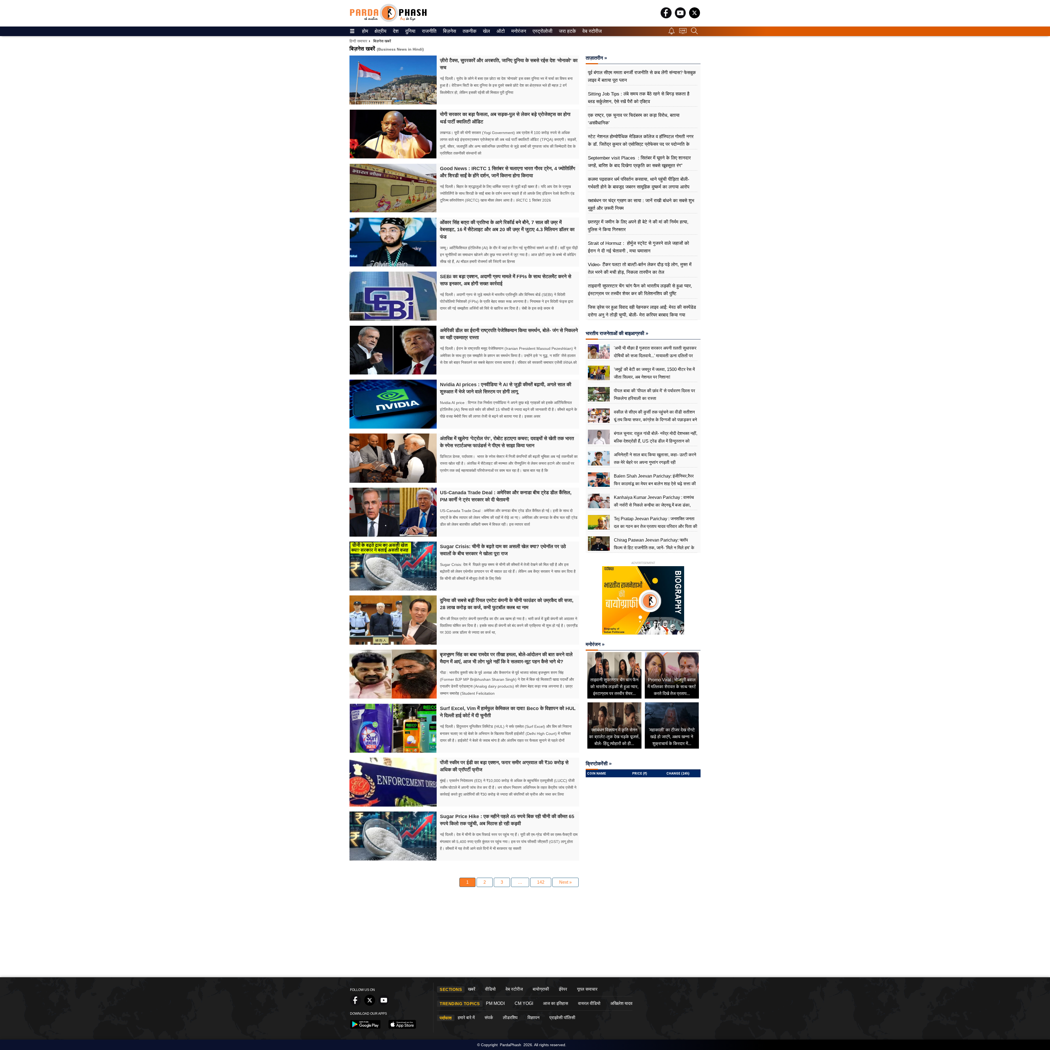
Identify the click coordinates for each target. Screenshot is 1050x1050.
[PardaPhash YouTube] (680, 16)
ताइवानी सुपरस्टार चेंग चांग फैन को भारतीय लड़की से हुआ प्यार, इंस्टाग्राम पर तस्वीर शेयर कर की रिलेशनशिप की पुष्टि (640, 289)
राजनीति (428, 31)
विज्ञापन (533, 1017)
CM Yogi (524, 1003)
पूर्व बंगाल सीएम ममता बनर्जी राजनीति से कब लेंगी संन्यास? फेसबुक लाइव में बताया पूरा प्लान (642, 76)
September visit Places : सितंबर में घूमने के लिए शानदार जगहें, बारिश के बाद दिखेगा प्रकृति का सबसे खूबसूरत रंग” (639, 161)
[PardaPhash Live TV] (683, 32)
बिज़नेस (448, 31)
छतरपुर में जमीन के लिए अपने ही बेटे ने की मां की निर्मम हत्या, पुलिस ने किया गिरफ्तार (638, 225)
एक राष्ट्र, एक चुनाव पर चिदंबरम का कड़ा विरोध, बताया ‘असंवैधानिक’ (633, 119)
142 (540, 882)
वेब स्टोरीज (590, 31)
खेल (486, 31)
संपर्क (489, 1017)
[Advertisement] (525, 933)
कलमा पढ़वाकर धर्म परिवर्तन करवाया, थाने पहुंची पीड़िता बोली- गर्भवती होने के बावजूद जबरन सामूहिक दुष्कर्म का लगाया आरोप (638, 183)
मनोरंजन (517, 31)
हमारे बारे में (466, 1017)
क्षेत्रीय (380, 31)
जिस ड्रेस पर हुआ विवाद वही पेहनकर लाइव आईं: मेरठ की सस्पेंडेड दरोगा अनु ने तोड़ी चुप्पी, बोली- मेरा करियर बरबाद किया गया (642, 311)
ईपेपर (563, 989)
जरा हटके (566, 31)
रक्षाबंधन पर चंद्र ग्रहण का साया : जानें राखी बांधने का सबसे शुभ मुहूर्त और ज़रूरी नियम (641, 204)
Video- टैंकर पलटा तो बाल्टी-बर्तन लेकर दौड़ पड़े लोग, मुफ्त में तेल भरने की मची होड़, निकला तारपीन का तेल (640, 268)
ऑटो (500, 31)
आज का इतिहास (555, 1003)
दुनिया (409, 31)
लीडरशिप (510, 1017)
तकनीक (469, 31)
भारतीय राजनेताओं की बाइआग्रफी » (617, 333)
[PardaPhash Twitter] (694, 16)
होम (364, 31)
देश (395, 31)
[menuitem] (365, 31)
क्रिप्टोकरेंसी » (599, 763)
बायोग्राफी (541, 989)
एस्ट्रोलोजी (541, 31)
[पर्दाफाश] (388, 20)
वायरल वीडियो (589, 1003)
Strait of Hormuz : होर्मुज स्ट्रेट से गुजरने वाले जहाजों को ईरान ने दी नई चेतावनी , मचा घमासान (638, 247)
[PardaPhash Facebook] (666, 16)
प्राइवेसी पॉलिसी (562, 1017)
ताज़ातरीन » (596, 58)
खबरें (471, 989)
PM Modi (495, 1003)
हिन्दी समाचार (358, 41)
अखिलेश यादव (621, 1003)
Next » (565, 882)
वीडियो (490, 989)
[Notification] (671, 33)
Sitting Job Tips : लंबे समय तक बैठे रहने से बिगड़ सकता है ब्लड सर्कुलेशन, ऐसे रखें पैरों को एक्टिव (638, 97)
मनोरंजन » (595, 644)
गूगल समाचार (587, 989)
